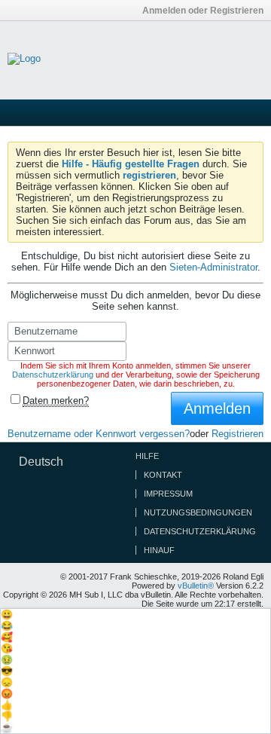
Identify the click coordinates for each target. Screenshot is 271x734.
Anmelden (217, 408)
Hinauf (159, 550)
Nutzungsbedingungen (198, 512)
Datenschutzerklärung (52, 374)
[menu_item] (135, 614)
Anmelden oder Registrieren (202, 10)
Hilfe (147, 455)
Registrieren (237, 433)
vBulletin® (196, 585)
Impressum (168, 493)
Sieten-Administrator (213, 267)
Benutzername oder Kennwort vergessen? (99, 433)
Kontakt (163, 474)
